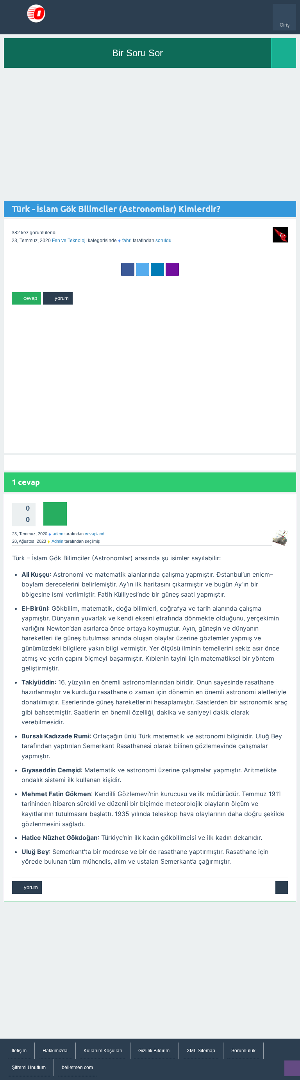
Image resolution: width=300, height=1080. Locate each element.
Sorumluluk (243, 1050)
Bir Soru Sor (137, 53)
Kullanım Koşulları (103, 1050)
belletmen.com (77, 1067)
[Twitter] (142, 269)
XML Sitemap (201, 1050)
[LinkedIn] (157, 269)
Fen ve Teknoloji (69, 240)
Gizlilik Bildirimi (154, 1050)
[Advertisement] (150, 134)
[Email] (172, 269)
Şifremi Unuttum (29, 1067)
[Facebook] (127, 269)
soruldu (163, 240)
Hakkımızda (55, 1050)
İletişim (19, 1050)
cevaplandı (95, 533)
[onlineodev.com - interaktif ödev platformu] (36, 13)
